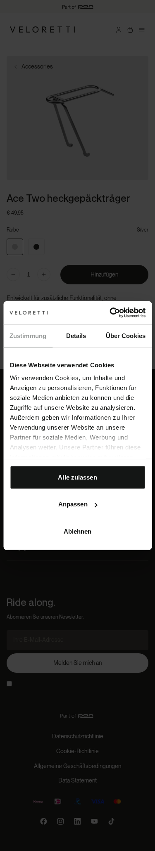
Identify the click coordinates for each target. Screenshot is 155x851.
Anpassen (73, 504)
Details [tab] (76, 335)
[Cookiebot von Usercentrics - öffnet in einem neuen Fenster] (110, 312)
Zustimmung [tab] (28, 335)
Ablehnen (78, 530)
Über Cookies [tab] (125, 335)
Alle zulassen (77, 476)
